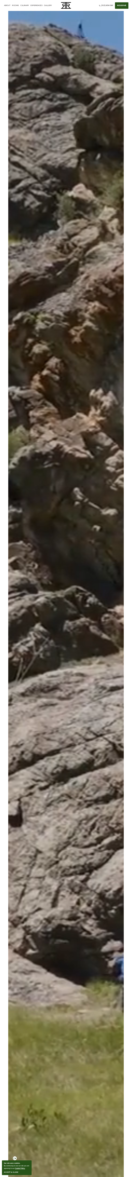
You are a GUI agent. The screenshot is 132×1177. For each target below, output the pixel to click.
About (7, 5)
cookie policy (20, 1168)
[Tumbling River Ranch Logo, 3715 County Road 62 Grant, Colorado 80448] (66, 5)
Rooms (15, 5)
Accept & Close (11, 1172)
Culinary (24, 5)
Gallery (48, 5)
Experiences (37, 5)
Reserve (121, 5)
